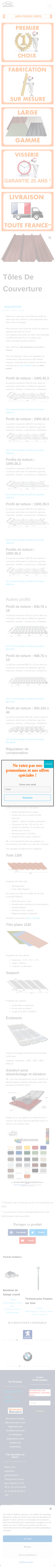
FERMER (48, 764)
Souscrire (28, 797)
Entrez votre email (27, 784)
